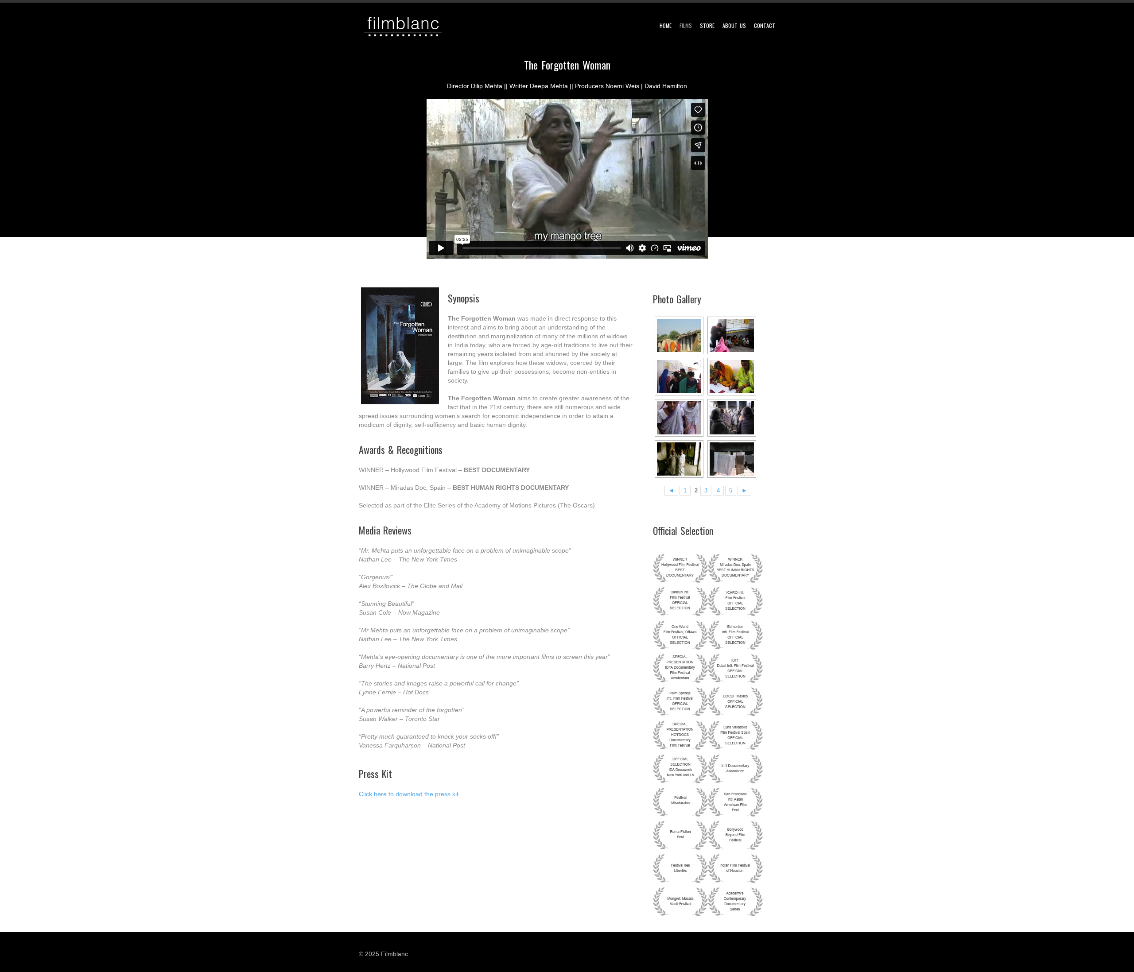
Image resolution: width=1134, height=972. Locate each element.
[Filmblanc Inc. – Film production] (407, 26)
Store (710, 25)
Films (688, 25)
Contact (767, 25)
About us (737, 25)
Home (668, 25)
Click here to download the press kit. (409, 794)
